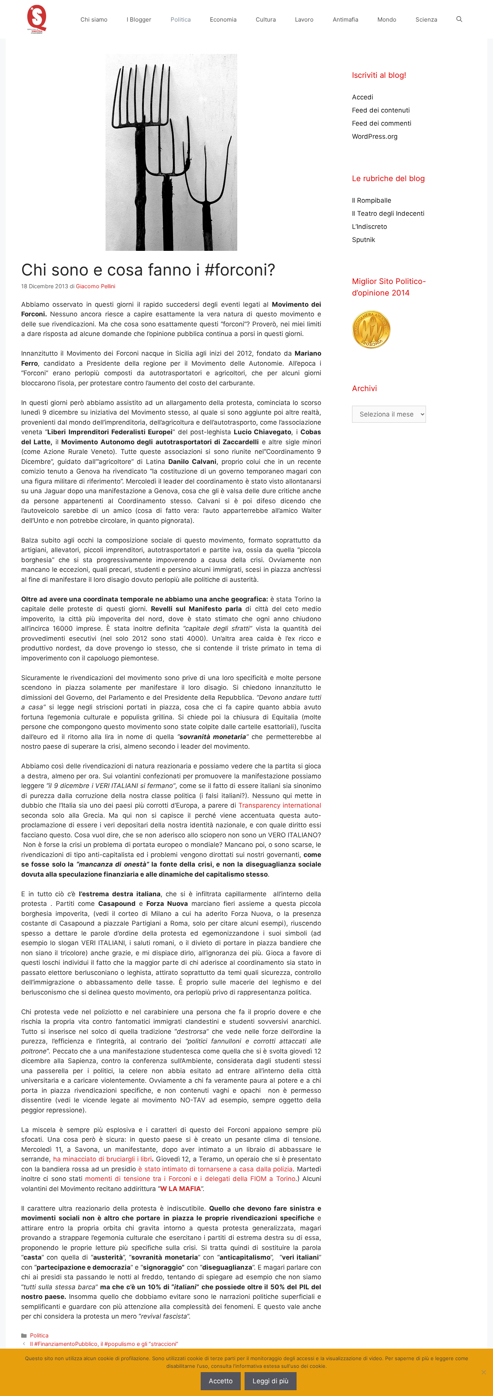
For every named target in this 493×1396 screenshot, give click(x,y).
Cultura (266, 19)
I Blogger (139, 19)
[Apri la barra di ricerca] (459, 19)
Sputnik (363, 240)
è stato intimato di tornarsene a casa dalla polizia (215, 1169)
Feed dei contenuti (381, 110)
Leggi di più (270, 1381)
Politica (181, 19)
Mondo (386, 19)
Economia (223, 19)
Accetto (221, 1381)
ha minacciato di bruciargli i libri (101, 1159)
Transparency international (279, 805)
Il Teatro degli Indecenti (388, 213)
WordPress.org (374, 136)
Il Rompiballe (371, 200)
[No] (483, 1372)
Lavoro (304, 19)
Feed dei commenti (381, 123)
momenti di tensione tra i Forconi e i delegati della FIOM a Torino (188, 1179)
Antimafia (345, 19)
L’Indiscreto (369, 226)
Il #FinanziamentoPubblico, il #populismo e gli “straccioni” (104, 1344)
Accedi (362, 97)
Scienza (426, 19)
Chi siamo (93, 19)
